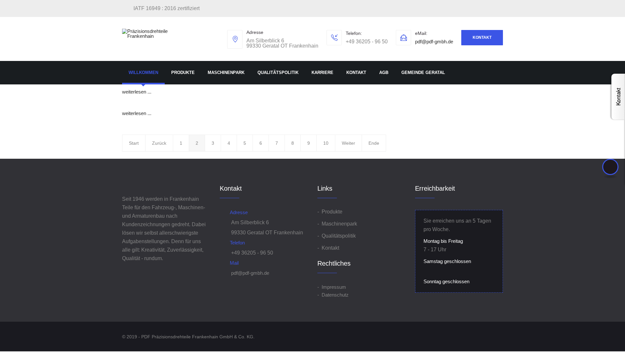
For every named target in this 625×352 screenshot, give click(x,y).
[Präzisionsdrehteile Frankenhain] (149, 33)
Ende (373, 143)
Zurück (159, 143)
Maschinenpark (226, 72)
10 (325, 143)
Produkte (183, 72)
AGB (383, 72)
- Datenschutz (333, 295)
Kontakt (482, 37)
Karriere (322, 72)
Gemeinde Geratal (423, 72)
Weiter (348, 143)
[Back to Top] (610, 167)
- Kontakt (328, 248)
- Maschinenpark (337, 224)
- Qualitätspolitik (336, 236)
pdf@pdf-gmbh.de (434, 41)
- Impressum (331, 287)
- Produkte (329, 211)
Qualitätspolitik (278, 72)
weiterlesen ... (136, 92)
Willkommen (143, 72)
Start (134, 143)
